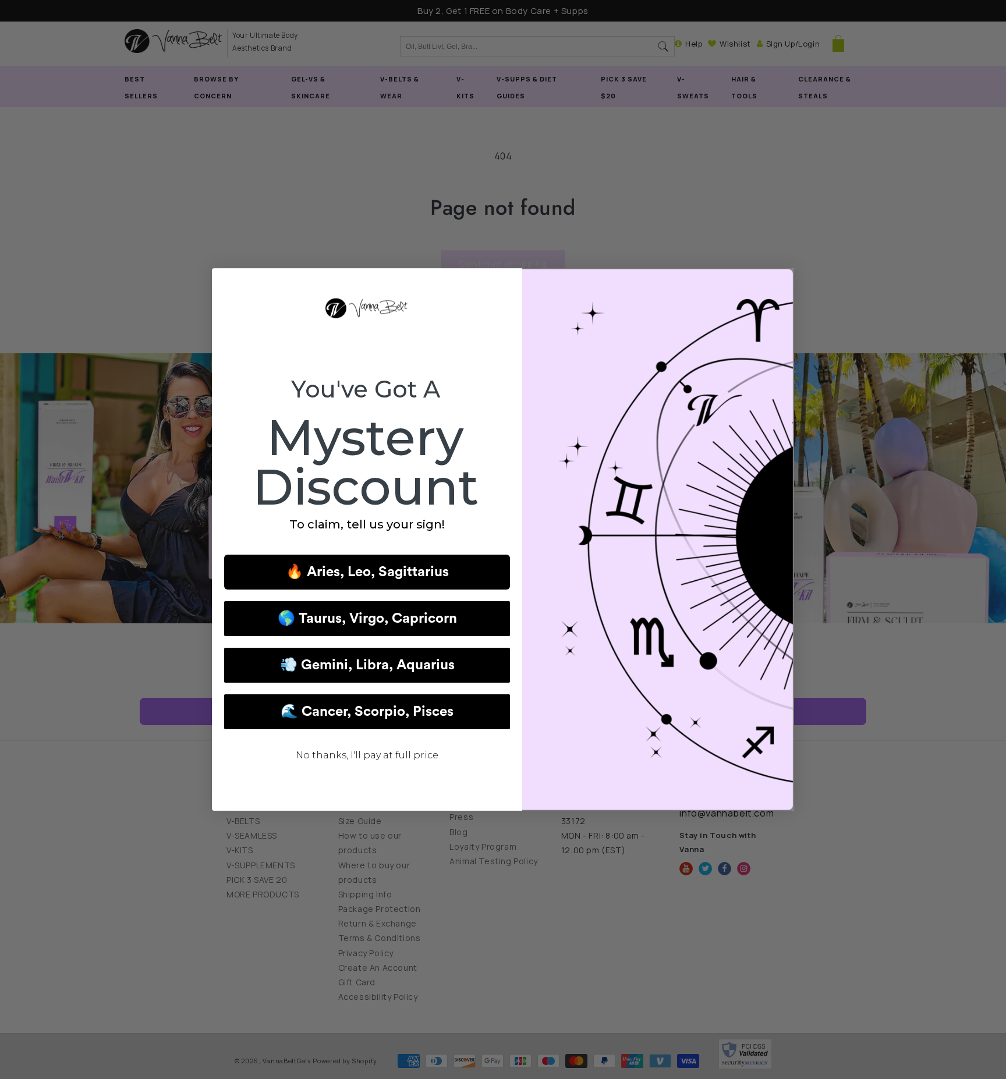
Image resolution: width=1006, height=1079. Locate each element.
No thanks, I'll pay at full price (367, 755)
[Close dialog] (779, 283)
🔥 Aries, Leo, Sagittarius (367, 572)
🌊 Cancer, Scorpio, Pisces (367, 712)
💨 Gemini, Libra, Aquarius (367, 665)
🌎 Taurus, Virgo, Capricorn (367, 619)
